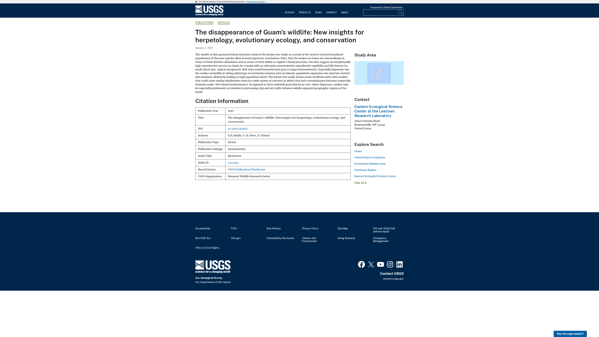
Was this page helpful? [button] (570, 333)
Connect (331, 12)
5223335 (233, 162)
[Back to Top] (588, 326)
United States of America (369, 157)
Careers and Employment (309, 240)
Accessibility (202, 228)
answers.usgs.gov (393, 278)
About (344, 12)
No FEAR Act (202, 238)
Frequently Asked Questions (386, 7)
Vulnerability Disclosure (280, 238)
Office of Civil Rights (207, 248)
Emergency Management (380, 240)
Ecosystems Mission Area (370, 163)
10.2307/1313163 (237, 128)
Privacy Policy (310, 228)
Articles (224, 22)
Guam (358, 151)
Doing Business (346, 238)
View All (359, 182)
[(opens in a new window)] (361, 264)
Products (305, 12)
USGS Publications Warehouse (246, 169)
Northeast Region (365, 169)
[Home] (209, 15)
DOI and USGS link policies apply (384, 230)
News (318, 12)
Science (290, 12)
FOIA (234, 228)
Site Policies (273, 228)
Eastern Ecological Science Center (375, 176)
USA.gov (236, 238)
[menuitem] (290, 10)
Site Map (343, 228)
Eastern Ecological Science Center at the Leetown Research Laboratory (378, 111)
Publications (204, 22)
